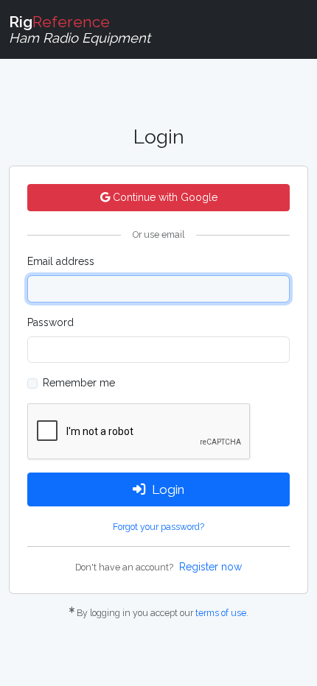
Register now (210, 567)
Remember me (79, 383)
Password (50, 322)
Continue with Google (163, 197)
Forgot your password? (158, 526)
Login (168, 489)
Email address (60, 261)
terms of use (220, 612)
